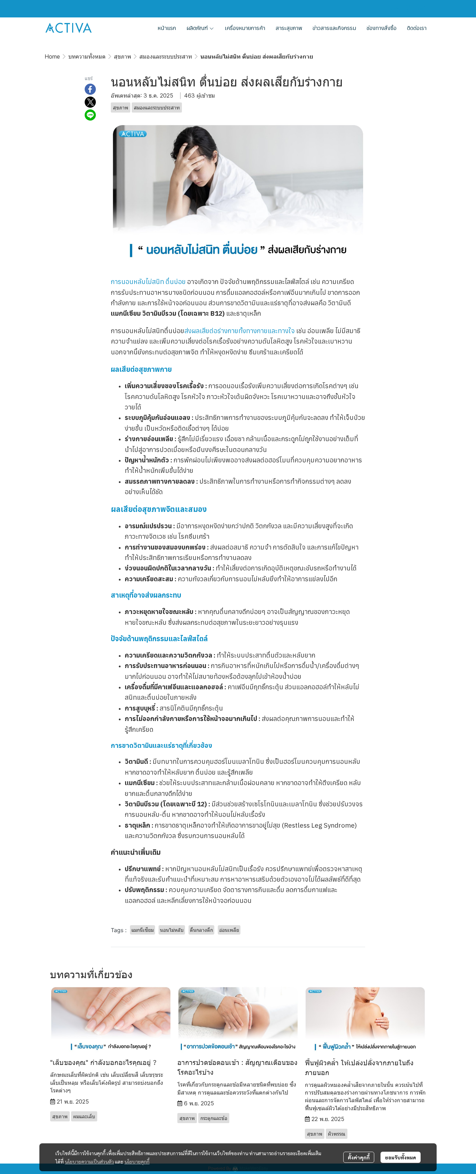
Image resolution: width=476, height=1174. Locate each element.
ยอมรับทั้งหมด (400, 1157)
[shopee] (408, 8)
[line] (395, 8)
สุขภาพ (122, 56)
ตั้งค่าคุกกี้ (359, 1157)
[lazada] (420, 8)
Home (52, 56)
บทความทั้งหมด (87, 56)
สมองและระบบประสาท (165, 56)
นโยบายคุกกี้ (136, 1161)
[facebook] (383, 8)
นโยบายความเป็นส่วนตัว (89, 1161)
